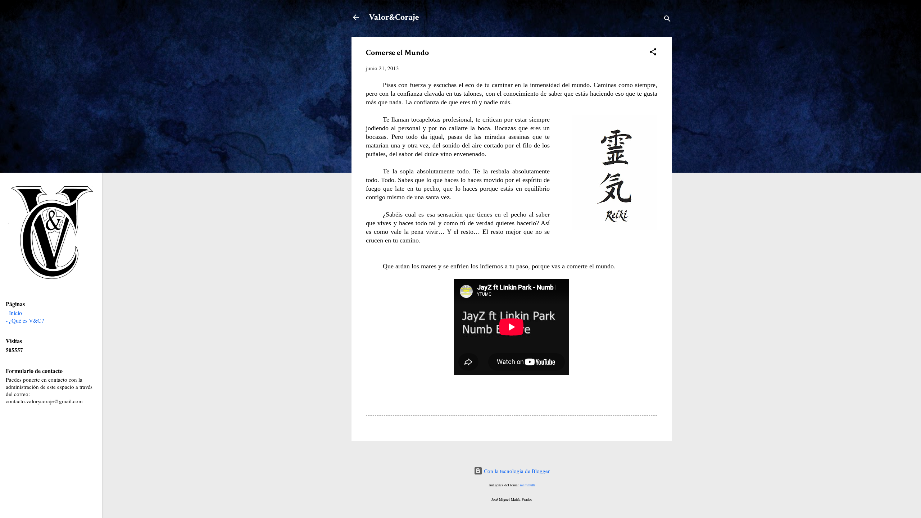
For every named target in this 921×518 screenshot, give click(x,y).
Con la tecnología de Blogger (516, 470)
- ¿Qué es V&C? (25, 320)
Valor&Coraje (394, 17)
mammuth (527, 484)
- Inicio (14, 313)
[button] (653, 52)
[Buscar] (667, 20)
